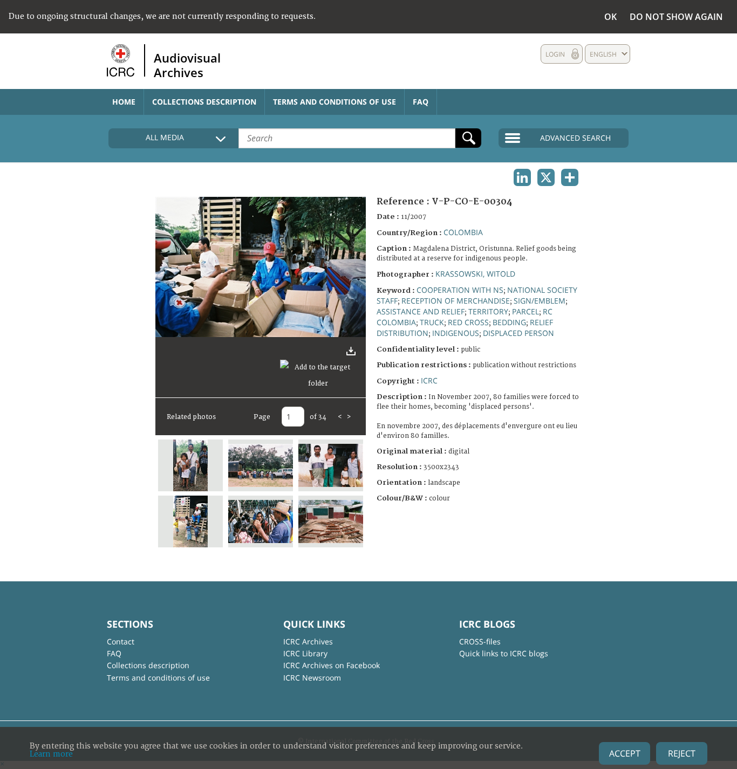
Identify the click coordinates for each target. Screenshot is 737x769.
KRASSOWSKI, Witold (475, 274)
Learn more (51, 754)
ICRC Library (305, 653)
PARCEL (525, 311)
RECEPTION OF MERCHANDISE (455, 301)
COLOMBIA (463, 232)
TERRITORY (488, 311)
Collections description (204, 102)
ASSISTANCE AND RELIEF (421, 311)
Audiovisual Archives (187, 65)
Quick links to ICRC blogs (503, 653)
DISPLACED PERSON (518, 333)
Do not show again (676, 17)
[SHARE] (569, 177)
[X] (546, 177)
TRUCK (432, 322)
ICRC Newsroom (312, 677)
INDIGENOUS (455, 333)
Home (123, 102)
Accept (624, 753)
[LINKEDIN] (522, 177)
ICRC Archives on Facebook (331, 665)
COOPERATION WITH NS (460, 290)
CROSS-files (480, 641)
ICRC (429, 380)
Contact (120, 641)
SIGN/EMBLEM (539, 301)
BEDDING (509, 322)
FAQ (420, 102)
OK (610, 17)
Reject (681, 753)
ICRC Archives (308, 641)
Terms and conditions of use (334, 102)
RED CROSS (468, 322)
